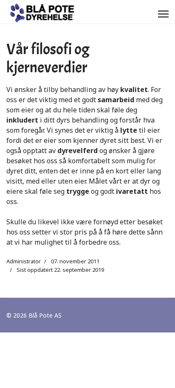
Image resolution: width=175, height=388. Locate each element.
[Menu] (163, 14)
